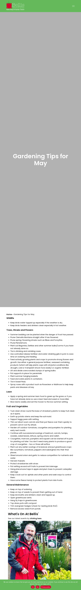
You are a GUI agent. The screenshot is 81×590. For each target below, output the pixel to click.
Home (9, 314)
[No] (79, 585)
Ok (33, 587)
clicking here (35, 518)
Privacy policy (45, 587)
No (38, 587)
